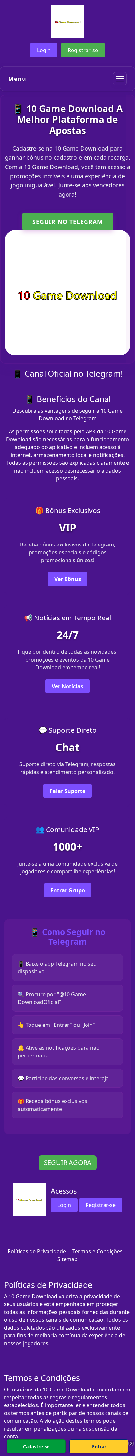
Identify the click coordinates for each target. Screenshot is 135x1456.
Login (44, 50)
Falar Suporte (67, 790)
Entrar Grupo (67, 890)
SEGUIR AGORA (67, 1162)
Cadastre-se (36, 1446)
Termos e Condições (97, 1251)
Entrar (99, 1446)
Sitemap (67, 1259)
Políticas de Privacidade (37, 1251)
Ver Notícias (67, 686)
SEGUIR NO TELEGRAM (67, 222)
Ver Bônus (67, 579)
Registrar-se (83, 50)
